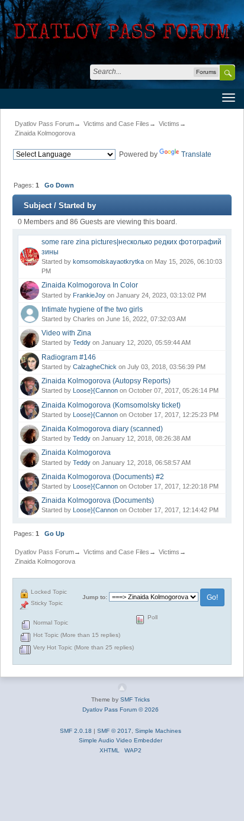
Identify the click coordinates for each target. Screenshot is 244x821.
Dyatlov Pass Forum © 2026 (120, 709)
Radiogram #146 (68, 357)
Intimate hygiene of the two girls (92, 309)
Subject (38, 205)
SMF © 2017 (114, 731)
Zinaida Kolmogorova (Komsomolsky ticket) (111, 405)
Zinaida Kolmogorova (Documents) (97, 500)
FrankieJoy (89, 295)
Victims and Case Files (116, 123)
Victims (169, 123)
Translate (196, 154)
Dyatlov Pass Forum (44, 123)
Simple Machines (158, 731)
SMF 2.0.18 (76, 731)
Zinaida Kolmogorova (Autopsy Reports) (106, 381)
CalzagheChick (95, 366)
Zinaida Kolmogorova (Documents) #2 (102, 477)
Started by (77, 205)
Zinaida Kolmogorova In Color (89, 285)
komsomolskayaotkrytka (108, 261)
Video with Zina (66, 333)
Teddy (82, 342)
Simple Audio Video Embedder (120, 740)
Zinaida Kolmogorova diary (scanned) (102, 429)
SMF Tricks (135, 699)
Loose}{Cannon (95, 390)
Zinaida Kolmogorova (45, 133)
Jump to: (94, 597)
